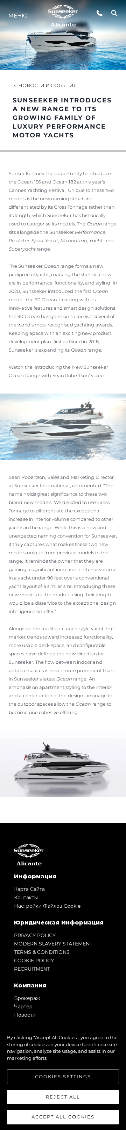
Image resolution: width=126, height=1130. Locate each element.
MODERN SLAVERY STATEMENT (53, 944)
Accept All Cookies (62, 1117)
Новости (25, 1015)
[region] (63, 1073)
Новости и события (47, 85)
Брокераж (27, 998)
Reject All (63, 1097)
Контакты (26, 897)
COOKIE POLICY (34, 960)
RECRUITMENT (32, 969)
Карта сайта (29, 889)
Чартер (23, 1006)
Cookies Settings (63, 1076)
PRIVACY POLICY (35, 935)
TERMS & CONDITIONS (42, 952)
